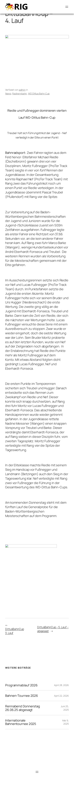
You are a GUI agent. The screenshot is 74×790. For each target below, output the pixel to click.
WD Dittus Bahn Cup (39, 93)
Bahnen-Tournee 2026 (21, 695)
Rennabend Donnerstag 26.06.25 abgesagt (22, 707)
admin (22, 89)
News (8, 93)
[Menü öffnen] (67, 7)
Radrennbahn (19, 93)
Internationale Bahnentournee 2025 (20, 722)
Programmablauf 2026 (21, 685)
